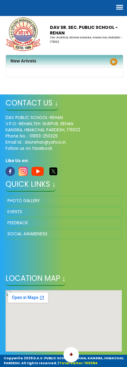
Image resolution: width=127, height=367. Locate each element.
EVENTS (14, 212)
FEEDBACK (17, 223)
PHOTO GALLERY (23, 201)
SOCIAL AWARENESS (27, 234)
